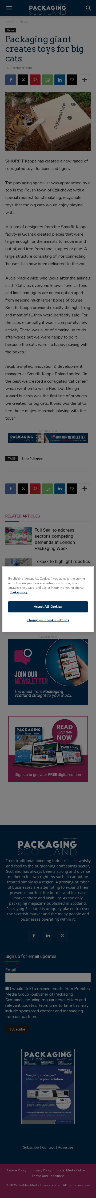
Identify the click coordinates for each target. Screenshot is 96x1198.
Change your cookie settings (48, 620)
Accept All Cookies (48, 606)
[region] (48, 599)
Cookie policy (18, 592)
